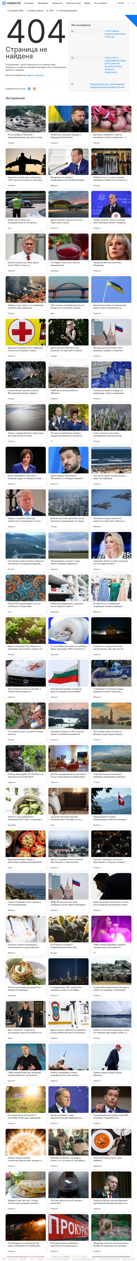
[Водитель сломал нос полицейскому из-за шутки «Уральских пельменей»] (26, 211)
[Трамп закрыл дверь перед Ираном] (111, 1064)
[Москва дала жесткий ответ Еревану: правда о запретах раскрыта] (111, 339)
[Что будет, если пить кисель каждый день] (68, 254)
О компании (12, 1259)
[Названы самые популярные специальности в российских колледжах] (26, 936)
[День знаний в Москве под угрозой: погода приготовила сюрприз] (68, 339)
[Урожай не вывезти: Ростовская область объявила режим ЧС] (68, 722)
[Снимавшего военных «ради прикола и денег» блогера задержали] (111, 680)
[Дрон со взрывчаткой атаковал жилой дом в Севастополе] (68, 850)
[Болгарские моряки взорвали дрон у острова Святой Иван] (68, 680)
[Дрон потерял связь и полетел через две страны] (68, 211)
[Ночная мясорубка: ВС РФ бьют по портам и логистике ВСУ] (26, 765)
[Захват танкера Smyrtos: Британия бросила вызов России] (26, 424)
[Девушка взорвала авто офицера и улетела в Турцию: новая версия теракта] (26, 339)
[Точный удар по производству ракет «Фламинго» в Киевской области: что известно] (26, 1234)
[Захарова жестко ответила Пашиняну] (111, 254)
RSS (32, 1259)
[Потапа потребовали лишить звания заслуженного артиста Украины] (68, 424)
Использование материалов (109, 1259)
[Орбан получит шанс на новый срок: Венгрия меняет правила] (111, 211)
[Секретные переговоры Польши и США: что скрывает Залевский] (111, 978)
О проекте (40, 1259)
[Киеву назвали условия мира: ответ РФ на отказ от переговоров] (26, 254)
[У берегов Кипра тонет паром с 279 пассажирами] (26, 893)
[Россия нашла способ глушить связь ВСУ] (68, 1191)
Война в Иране (36, 11)
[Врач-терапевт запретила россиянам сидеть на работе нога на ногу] (26, 1021)
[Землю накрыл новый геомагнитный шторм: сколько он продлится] (26, 1149)
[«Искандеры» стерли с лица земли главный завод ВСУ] (68, 552)
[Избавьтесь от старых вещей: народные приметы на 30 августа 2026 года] (111, 168)
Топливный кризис (68, 11)
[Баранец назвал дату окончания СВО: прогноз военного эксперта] (26, 168)
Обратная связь (128, 1259)
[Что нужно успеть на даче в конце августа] (26, 722)
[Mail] (4, 3)
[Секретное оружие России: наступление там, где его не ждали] (111, 637)
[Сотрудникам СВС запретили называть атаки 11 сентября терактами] (68, 978)
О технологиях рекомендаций (58, 1259)
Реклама (23, 1259)
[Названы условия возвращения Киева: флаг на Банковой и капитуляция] (111, 296)
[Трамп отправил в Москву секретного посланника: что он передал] (26, 509)
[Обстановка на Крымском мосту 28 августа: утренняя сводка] (68, 296)
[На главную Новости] (13, 3)
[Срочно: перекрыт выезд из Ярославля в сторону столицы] (111, 850)
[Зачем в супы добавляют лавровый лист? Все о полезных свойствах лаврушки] (26, 808)
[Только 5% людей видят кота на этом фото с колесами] (26, 595)
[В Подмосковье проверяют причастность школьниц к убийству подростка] (68, 1234)
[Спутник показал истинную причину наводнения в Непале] (111, 765)
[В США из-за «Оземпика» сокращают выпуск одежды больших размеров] (111, 595)
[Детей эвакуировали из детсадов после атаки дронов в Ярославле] (68, 765)
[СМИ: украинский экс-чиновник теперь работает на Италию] (26, 1064)
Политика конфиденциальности (84, 1259)
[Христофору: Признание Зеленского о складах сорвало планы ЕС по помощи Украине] (68, 467)
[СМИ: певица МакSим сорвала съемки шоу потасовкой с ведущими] (111, 936)
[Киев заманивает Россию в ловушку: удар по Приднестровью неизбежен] (26, 467)
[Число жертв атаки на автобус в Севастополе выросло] (26, 680)
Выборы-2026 (16, 11)
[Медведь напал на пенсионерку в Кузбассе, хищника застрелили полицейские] (111, 1234)
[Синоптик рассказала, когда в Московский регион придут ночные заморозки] (26, 381)
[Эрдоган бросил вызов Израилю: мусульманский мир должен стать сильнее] (111, 1191)
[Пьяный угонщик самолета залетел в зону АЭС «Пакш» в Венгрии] (111, 509)
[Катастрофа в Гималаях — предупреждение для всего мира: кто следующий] (26, 126)
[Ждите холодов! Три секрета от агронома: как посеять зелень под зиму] (26, 637)
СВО (51, 11)
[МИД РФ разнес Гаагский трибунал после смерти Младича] (68, 893)
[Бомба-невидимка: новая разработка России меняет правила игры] (68, 1064)
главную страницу (34, 75)
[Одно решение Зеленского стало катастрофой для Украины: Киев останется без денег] (111, 893)
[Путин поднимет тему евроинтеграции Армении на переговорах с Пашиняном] (68, 1106)
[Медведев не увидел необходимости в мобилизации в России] (68, 168)
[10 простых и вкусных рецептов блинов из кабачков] (26, 978)
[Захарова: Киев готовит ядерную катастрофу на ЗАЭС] (111, 552)
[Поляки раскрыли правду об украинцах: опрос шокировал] (111, 381)
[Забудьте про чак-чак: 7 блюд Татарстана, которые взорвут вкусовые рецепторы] (26, 1191)
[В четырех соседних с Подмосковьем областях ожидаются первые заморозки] (68, 936)
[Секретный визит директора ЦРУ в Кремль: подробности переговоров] (111, 1106)
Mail (4, 1259)
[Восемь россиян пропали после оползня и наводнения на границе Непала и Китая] (68, 509)
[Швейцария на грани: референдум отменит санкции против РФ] (111, 808)
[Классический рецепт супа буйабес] (111, 1149)
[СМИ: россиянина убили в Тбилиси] (68, 381)
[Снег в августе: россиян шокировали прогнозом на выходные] (111, 424)
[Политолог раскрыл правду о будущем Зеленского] (68, 126)
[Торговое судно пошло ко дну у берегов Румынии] (111, 467)
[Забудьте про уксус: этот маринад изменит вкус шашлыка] (26, 296)
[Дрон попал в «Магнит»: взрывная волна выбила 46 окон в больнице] (68, 1021)
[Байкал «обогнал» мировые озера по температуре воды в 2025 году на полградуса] (111, 1021)
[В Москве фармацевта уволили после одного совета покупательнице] (68, 595)
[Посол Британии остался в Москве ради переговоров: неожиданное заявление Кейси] (111, 722)
